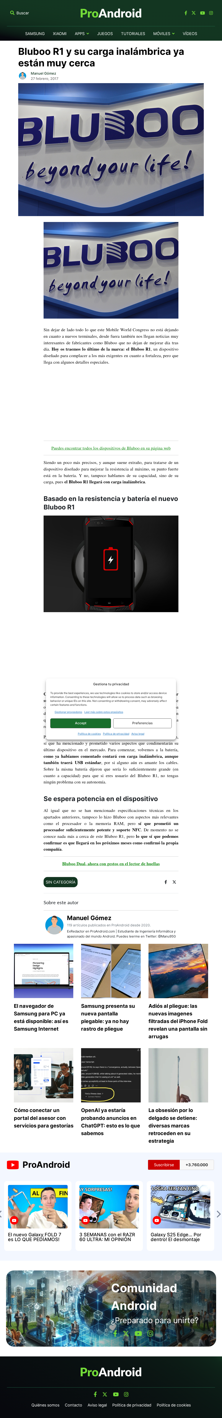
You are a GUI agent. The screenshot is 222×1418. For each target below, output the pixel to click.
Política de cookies (89, 733)
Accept (81, 723)
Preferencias (142, 723)
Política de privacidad (116, 733)
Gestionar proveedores (68, 712)
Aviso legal (137, 733)
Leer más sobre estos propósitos (103, 712)
